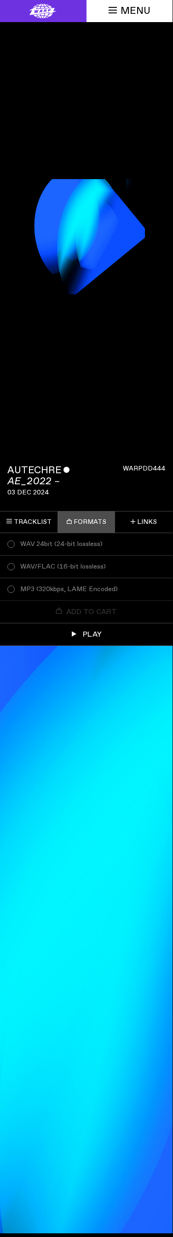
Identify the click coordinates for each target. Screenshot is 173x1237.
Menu (135, 11)
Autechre (34, 470)
